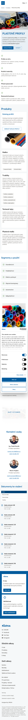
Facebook (6, 632)
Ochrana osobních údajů (8, 695)
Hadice (3, 492)
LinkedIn (6, 630)
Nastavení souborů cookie (8, 698)
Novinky (4, 668)
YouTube (6, 635)
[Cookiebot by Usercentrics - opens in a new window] (20, 329)
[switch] (24, 359)
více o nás (7, 590)
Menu (23, 3)
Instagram (6, 638)
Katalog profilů (8, 48)
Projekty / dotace (7, 682)
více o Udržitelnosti (10, 612)
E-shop (4, 655)
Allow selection (14, 384)
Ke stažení (5, 677)
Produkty (8, 7)
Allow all (14, 379)
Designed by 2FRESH (7, 702)
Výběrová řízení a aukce (8, 673)
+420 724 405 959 (14, 478)
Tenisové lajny (5, 497)
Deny (14, 389)
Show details (20, 375)
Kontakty (18, 48)
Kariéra (4, 665)
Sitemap (4, 692)
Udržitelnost (5, 670)
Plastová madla (5, 494)
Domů (2, 7)
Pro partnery (5, 680)
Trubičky (4, 500)
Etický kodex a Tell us (8, 688)
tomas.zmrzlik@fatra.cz (14, 451)
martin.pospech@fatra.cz (14, 476)
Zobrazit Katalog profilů (11, 129)
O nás (3, 647)
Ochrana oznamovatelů (8, 685)
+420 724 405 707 (14, 454)
